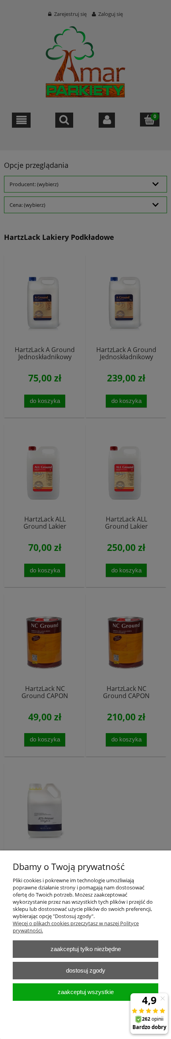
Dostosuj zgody (85, 970)
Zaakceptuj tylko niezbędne (86, 949)
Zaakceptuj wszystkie (86, 991)
